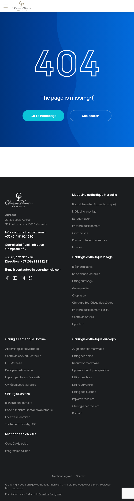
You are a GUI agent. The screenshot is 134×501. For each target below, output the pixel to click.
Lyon (95, 484)
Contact (80, 476)
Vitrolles (44, 494)
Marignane (56, 494)
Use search (90, 116)
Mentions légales (62, 476)
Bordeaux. (17, 488)
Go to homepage (44, 116)
